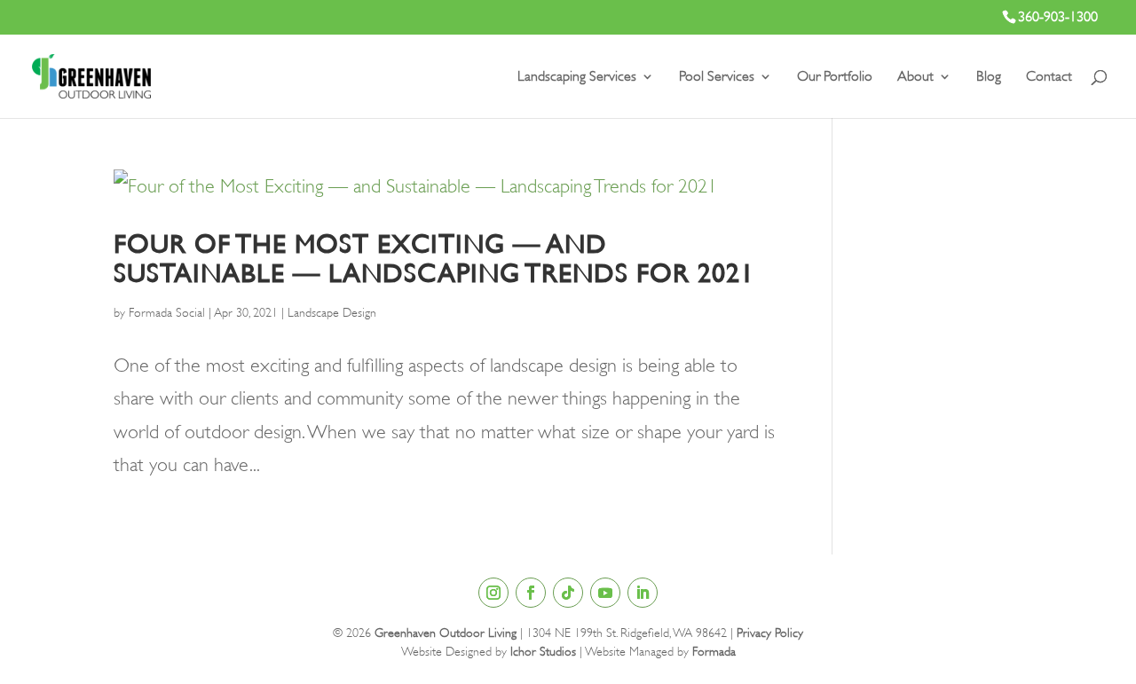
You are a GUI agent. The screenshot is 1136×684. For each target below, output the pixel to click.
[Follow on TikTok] (568, 593)
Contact (1049, 77)
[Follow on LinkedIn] (642, 593)
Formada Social (167, 312)
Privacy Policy (770, 632)
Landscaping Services (576, 77)
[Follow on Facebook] (531, 593)
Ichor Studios (543, 651)
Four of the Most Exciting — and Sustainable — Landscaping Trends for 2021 (434, 258)
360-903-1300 (1058, 17)
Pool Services (716, 77)
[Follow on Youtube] (605, 593)
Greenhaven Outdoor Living (446, 632)
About (915, 77)
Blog (988, 77)
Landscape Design (332, 312)
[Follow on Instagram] (493, 593)
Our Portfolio (834, 77)
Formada (714, 651)
